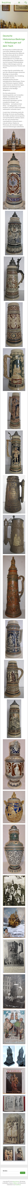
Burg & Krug (6, 2)
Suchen (5, 1171)
